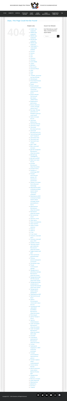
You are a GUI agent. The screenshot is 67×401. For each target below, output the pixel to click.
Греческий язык (34, 139)
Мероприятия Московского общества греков (34, 208)
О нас (32, 232)
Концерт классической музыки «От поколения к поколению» (34, 177)
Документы (33, 384)
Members (32, 65)
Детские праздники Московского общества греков (35, 151)
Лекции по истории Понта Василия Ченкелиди (35, 184)
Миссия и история (35, 378)
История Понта (34, 168)
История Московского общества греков (34, 165)
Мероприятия (34, 382)
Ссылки (32, 344)
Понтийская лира (35, 263)
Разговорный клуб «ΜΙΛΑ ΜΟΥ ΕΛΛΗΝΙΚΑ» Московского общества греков (35, 310)
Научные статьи (34, 218)
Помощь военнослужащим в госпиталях (35, 259)
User (31, 73)
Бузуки (32, 84)
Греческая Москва (35, 123)
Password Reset (34, 68)
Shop (31, 70)
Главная (32, 387)
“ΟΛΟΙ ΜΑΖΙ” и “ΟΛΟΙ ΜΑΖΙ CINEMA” (34, 48)
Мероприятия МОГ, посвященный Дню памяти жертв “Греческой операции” (35, 191)
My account (33, 67)
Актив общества (34, 380)
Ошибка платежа (34, 242)
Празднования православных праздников (34, 290)
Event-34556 (33, 61)
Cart (31, 55)
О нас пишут (33, 234)
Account (32, 51)
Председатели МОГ (35, 294)
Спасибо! (32, 335)
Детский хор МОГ (35, 158)
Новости (32, 228)
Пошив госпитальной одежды (34, 266)
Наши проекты (34, 223)
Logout (32, 63)
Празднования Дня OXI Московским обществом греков (35, 278)
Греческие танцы (34, 125)
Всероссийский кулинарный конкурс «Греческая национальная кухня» (35, 89)
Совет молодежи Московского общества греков (34, 325)
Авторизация (33, 79)
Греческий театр (34, 137)
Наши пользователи (35, 222)
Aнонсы (32, 53)
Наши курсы (33, 220)
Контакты (32, 385)
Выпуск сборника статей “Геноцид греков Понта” (35, 106)
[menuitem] (5, 14)
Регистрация (33, 315)
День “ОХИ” (33, 144)
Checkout (32, 58)
